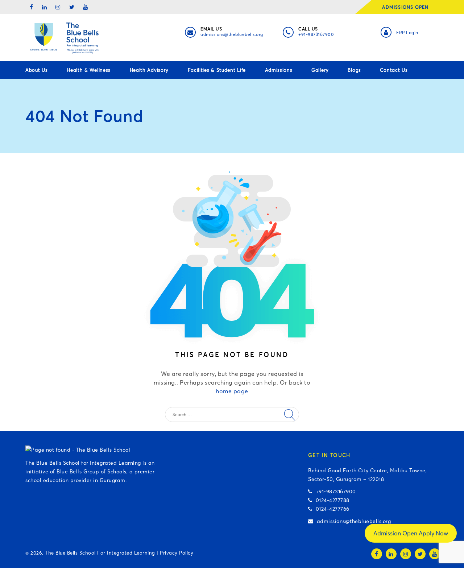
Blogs (354, 70)
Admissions (279, 70)
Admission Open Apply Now (410, 533)
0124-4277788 (330, 500)
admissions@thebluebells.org (231, 34)
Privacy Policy (176, 553)
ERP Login (407, 32)
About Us (36, 70)
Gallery (320, 70)
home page (232, 391)
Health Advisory (149, 70)
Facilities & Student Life (217, 70)
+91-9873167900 (316, 34)
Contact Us (393, 70)
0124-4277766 (330, 509)
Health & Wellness (89, 70)
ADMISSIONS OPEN (407, 7)
